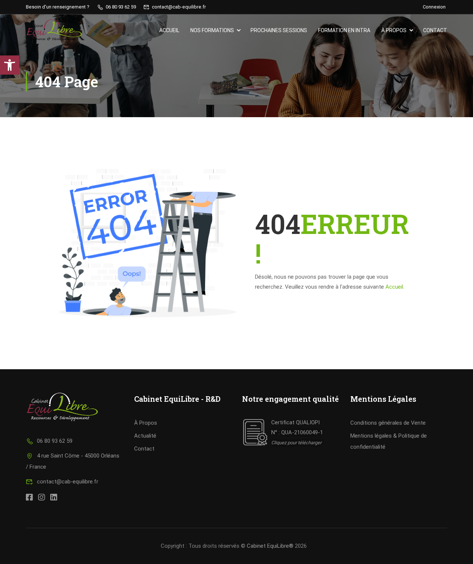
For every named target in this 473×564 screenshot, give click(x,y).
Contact (435, 30)
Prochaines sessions (279, 30)
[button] (9, 65)
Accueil (169, 30)
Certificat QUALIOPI (295, 422)
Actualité (145, 435)
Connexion (434, 7)
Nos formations (212, 30)
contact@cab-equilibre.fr (67, 481)
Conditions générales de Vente (388, 422)
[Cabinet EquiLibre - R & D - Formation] (54, 30)
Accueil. (394, 286)
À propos (393, 30)
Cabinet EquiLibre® (270, 546)
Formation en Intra (344, 30)
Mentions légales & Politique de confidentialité (388, 441)
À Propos (145, 422)
